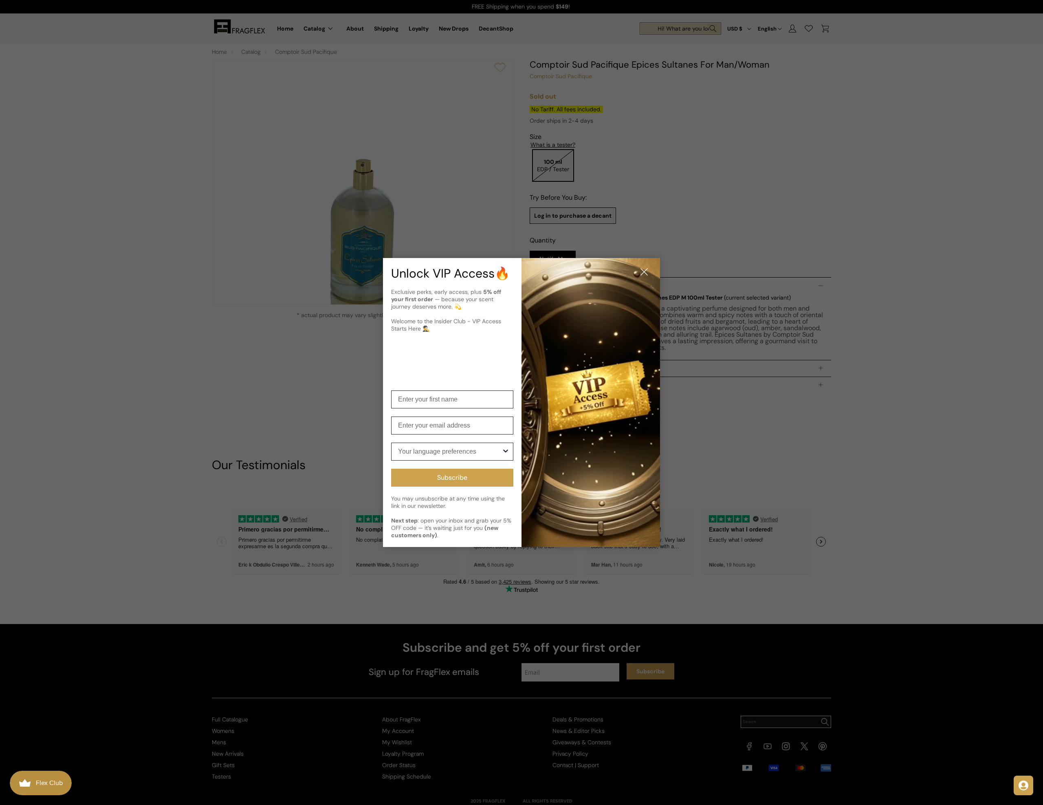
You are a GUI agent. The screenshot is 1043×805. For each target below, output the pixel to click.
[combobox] (450, 451)
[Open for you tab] (1023, 785)
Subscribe (452, 477)
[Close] (644, 272)
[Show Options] (506, 451)
